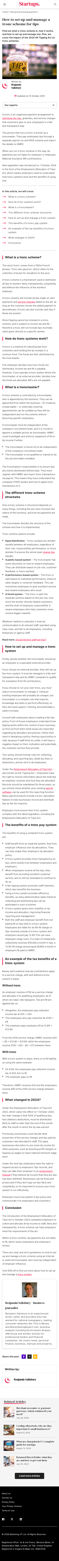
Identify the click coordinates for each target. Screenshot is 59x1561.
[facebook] (3, 1520)
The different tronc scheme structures (30, 212)
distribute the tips (11, 118)
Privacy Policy (8, 1502)
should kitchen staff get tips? (30, 639)
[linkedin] (20, 1520)
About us (6, 1493)
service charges (26, 301)
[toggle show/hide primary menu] (4, 4)
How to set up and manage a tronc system (32, 217)
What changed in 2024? (21, 237)
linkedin (35, 1357)
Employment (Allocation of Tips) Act (33, 769)
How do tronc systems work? (24, 202)
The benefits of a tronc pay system (28, 223)
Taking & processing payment (23, 12)
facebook (24, 1357)
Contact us (7, 1497)
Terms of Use (8, 1510)
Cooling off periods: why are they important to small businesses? (34, 1427)
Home (5, 12)
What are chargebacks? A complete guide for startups (35, 1443)
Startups (29, 4)
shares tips (49, 552)
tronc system (25, 1274)
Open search (55, 4)
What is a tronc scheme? (22, 196)
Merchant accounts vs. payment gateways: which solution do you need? (33, 1411)
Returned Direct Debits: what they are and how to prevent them (34, 1459)
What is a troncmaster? (21, 207)
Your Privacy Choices (12, 1506)
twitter (29, 1357)
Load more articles (29, 1475)
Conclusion (14, 242)
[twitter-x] (12, 1520)
